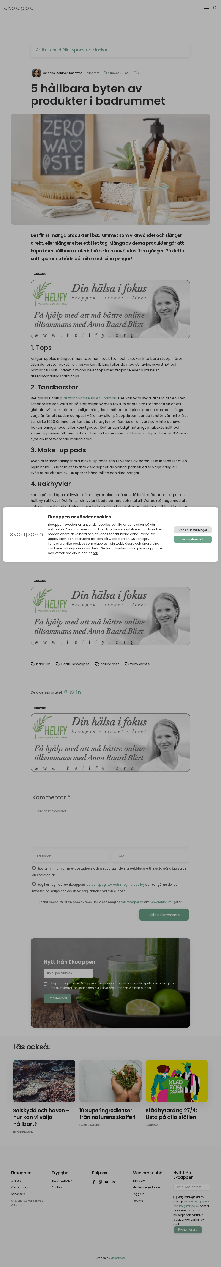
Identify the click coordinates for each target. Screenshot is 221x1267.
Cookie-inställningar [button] (192, 530)
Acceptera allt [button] (193, 539)
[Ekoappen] (26, 534)
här (95, 553)
